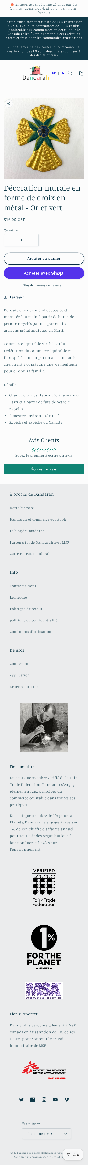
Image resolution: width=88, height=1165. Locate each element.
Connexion (19, 664)
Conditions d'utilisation (30, 632)
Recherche (18, 597)
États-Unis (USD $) (42, 1134)
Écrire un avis (44, 469)
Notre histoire (22, 508)
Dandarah (22, 1152)
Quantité (11, 230)
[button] (6, 73)
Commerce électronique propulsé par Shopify (53, 1152)
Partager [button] (17, 297)
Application (20, 675)
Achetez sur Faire (24, 686)
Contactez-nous (23, 586)
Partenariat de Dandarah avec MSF (39, 542)
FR (54, 73)
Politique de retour (26, 609)
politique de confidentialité (34, 620)
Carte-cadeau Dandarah (30, 553)
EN (62, 73)
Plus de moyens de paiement (44, 285)
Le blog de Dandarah (27, 531)
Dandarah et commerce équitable (38, 519)
